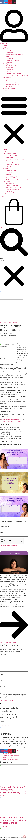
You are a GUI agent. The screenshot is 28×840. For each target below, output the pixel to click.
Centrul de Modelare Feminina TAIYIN (12, 421)
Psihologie (6, 64)
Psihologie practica (12, 66)
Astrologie (9, 86)
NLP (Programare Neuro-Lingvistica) (17, 75)
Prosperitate (9, 58)
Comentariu (4, 654)
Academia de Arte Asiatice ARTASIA (11, 419)
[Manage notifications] (24, 836)
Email (2, 680)
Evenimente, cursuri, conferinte (9, 322)
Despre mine (6, 47)
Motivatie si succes (12, 71)
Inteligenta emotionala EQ (13, 60)
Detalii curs (3, 796)
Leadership (9, 52)
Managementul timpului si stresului (16, 54)
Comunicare (9, 69)
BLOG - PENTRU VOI (14, 553)
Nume (2, 674)
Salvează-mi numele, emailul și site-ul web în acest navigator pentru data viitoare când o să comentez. (13, 696)
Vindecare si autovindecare (14, 83)
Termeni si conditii (8, 753)
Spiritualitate (7, 77)
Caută (2, 258)
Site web (2, 686)
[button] (14, 120)
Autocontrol (9, 67)
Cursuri (5, 90)
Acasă (5, 45)
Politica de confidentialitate (11, 755)
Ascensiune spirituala (12, 84)
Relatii (8, 56)
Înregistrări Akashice (9, 88)
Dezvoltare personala (9, 49)
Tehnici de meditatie (12, 81)
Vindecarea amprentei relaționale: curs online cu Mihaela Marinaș (13, 820)
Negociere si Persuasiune (13, 73)
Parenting (9, 62)
